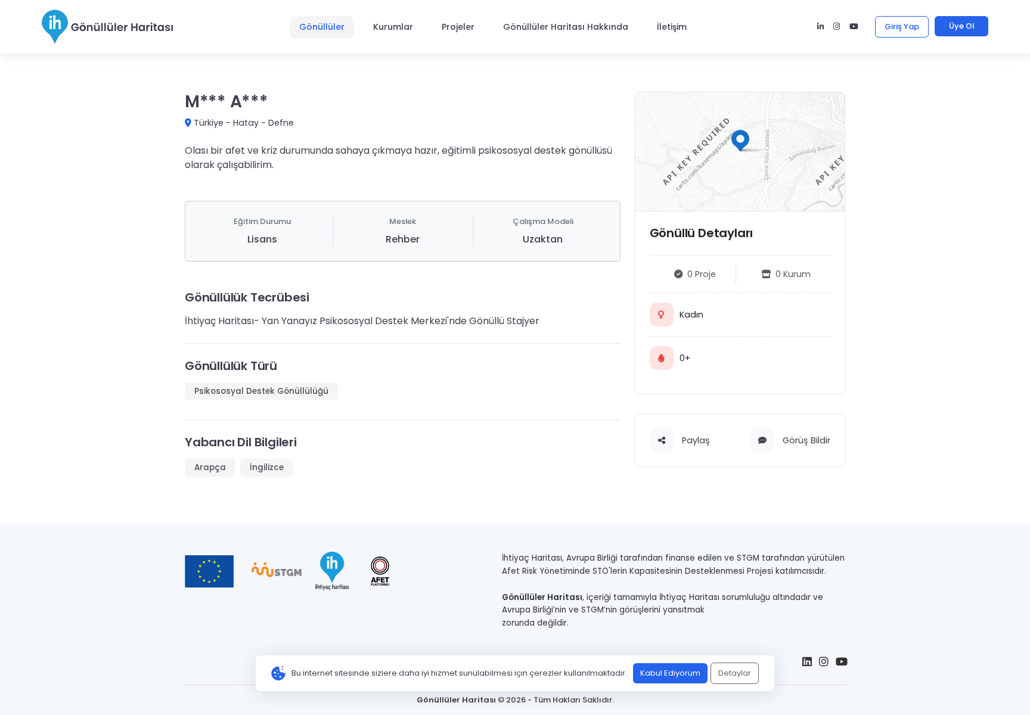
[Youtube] (853, 27)
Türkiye (209, 123)
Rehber (403, 239)
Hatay (246, 123)
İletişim (672, 27)
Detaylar (734, 673)
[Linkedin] (820, 27)
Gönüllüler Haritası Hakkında (565, 27)
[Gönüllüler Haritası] (107, 27)
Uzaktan (543, 239)
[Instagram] (836, 27)
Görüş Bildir (805, 440)
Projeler (458, 27)
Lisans (262, 239)
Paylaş (695, 440)
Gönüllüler (322, 27)
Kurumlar (393, 27)
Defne (281, 123)
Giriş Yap (902, 26)
